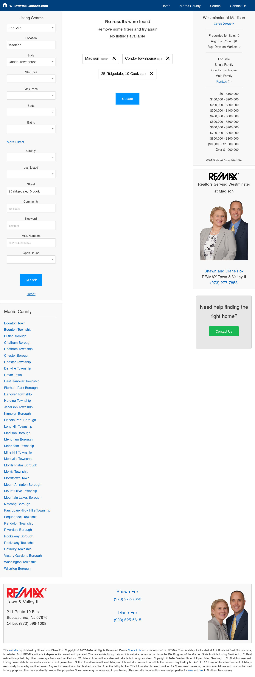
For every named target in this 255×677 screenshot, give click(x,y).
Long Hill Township (18, 426)
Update (127, 99)
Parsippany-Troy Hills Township (27, 510)
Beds (31, 105)
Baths (31, 122)
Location (31, 38)
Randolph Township (18, 523)
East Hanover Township (21, 381)
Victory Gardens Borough (23, 555)
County (31, 151)
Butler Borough (15, 336)
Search (215, 5)
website (13, 650)
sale (190, 670)
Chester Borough (16, 355)
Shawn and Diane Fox (223, 271)
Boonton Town (14, 323)
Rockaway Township (19, 542)
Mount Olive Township (20, 490)
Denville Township (17, 368)
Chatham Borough (17, 342)
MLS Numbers (31, 235)
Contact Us (238, 5)
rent (201, 670)
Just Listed (31, 167)
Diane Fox (128, 612)
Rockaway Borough (18, 536)
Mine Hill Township (18, 452)
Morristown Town (16, 478)
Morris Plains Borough (20, 465)
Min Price (31, 72)
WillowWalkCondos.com (28, 5)
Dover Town (13, 374)
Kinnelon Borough (17, 413)
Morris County (190, 5)
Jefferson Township (18, 407)
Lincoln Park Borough (20, 419)
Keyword (31, 218)
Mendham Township (19, 445)
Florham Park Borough (21, 387)
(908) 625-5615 (127, 619)
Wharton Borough (17, 568)
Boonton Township (18, 329)
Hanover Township (18, 394)
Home (165, 5)
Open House (31, 253)
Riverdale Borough (18, 529)
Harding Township (17, 400)
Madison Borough (17, 432)
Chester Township (17, 361)
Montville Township (18, 458)
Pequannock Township (21, 516)
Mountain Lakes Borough (22, 497)
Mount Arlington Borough (22, 484)
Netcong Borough (17, 503)
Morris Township (16, 471)
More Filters (15, 142)
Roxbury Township (18, 549)
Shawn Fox (127, 591)
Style (31, 55)
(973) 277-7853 (224, 282)
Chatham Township (18, 348)
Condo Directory (224, 23)
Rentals (221, 81)
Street (31, 184)
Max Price (31, 89)
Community (31, 201)
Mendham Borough (18, 439)
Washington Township (20, 561)
